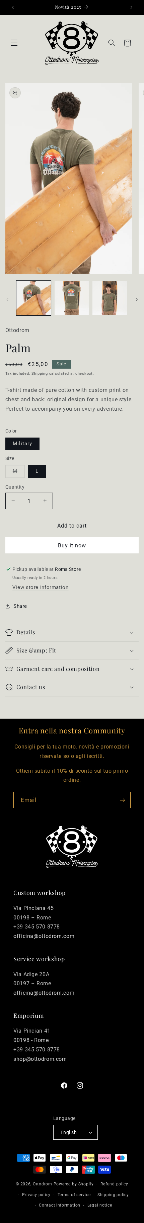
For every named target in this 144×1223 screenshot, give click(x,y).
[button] (14, 43)
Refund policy (114, 1184)
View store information (40, 587)
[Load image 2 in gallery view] (72, 298)
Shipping (39, 373)
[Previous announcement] (12, 7)
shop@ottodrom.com (40, 1059)
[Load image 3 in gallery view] (109, 298)
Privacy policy (36, 1194)
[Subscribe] (122, 800)
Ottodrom (42, 1184)
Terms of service (74, 1194)
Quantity (14, 487)
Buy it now (72, 545)
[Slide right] (136, 299)
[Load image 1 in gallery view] (33, 298)
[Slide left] (7, 299)
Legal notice (99, 1205)
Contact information (59, 1205)
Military (22, 444)
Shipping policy (113, 1194)
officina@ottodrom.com (43, 936)
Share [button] (20, 606)
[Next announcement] (131, 7)
